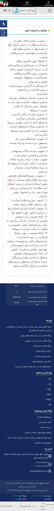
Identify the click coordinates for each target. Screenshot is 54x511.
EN (5, 11)
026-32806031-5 (41, 466)
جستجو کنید (10, 10)
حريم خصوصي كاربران (42, 506)
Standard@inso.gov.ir (39, 471)
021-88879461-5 (41, 462)
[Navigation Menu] (50, 10)
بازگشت (48, 504)
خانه (52, 504)
